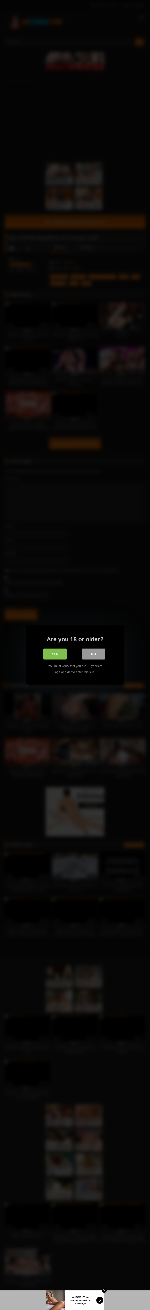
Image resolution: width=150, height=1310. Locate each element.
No (93, 654)
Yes (55, 654)
